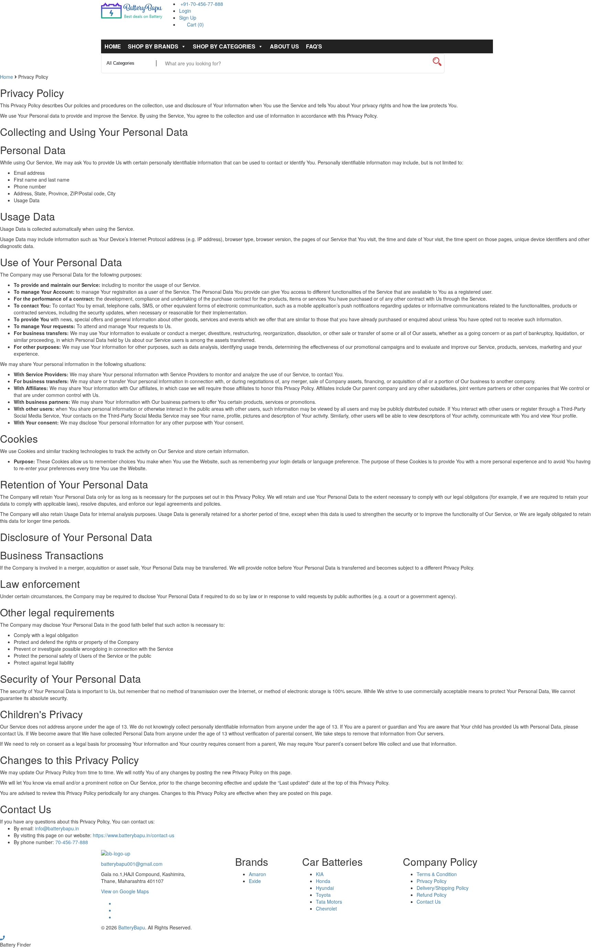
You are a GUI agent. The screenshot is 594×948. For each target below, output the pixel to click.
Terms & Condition (437, 874)
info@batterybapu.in (57, 828)
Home (112, 46)
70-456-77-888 (71, 842)
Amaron (257, 874)
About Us (284, 46)
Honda (323, 880)
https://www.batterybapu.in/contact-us (133, 835)
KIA (319, 874)
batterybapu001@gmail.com (132, 863)
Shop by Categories (224, 46)
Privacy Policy (432, 880)
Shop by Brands (153, 46)
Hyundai (325, 887)
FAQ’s (314, 46)
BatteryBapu (131, 927)
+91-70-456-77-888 (201, 3)
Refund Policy (432, 894)
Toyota (323, 894)
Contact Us (429, 901)
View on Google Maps (125, 891)
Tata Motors (329, 901)
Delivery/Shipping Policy (443, 887)
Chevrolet (326, 908)
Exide (255, 880)
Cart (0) (195, 24)
